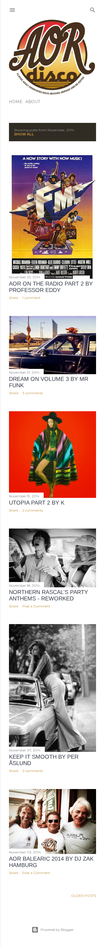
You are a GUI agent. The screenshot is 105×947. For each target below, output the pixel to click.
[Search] (92, 8)
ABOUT (32, 101)
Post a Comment (36, 606)
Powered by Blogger (57, 929)
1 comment (31, 298)
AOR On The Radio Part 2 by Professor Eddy (51, 287)
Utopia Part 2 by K (36, 503)
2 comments (32, 510)
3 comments (32, 393)
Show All (24, 134)
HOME (15, 101)
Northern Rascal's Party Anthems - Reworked (48, 595)
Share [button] (13, 298)
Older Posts (83, 896)
